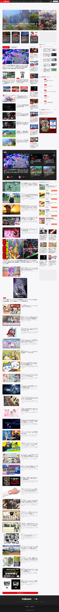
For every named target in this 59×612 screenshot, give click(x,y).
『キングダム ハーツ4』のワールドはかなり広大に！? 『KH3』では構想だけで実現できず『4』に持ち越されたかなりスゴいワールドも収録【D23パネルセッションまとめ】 (52, 237)
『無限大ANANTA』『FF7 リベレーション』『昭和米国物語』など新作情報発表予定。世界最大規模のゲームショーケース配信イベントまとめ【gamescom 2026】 (25, 39)
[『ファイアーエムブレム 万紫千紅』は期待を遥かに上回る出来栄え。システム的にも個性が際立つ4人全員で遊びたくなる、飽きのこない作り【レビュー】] (43, 231)
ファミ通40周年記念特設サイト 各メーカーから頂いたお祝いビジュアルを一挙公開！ (29, 306)
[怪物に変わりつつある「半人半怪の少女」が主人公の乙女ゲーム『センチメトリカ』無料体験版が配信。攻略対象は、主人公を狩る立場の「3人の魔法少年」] (11, 321)
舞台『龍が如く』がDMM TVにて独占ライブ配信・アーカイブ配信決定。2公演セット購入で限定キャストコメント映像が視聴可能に (29, 478)
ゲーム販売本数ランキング (44, 76)
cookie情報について (36, 601)
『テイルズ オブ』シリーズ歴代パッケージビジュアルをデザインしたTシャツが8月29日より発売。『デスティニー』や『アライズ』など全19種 (29, 512)
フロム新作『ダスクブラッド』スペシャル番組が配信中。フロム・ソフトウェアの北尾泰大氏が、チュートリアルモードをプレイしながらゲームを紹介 (34, 56)
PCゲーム (20, 1)
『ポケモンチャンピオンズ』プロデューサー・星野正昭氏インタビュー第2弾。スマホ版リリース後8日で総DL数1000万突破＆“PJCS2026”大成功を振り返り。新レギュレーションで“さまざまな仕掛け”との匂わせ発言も (34, 119)
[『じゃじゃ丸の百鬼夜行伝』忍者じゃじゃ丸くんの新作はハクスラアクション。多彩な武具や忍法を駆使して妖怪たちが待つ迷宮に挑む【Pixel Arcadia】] (16, 56)
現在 (40, 46)
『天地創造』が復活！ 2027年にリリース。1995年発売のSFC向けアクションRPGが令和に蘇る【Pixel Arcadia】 (47, 17)
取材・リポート (23, 193)
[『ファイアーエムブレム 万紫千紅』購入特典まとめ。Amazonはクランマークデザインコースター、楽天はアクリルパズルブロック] (52, 257)
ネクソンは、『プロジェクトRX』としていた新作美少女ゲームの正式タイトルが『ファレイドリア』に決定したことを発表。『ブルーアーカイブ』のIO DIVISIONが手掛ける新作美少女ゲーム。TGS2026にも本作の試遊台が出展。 (29, 401)
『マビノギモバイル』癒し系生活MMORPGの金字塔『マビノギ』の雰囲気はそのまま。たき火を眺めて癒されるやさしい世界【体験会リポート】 (29, 195)
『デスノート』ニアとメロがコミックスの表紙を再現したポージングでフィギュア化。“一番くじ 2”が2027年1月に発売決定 (29, 432)
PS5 (18, 1)
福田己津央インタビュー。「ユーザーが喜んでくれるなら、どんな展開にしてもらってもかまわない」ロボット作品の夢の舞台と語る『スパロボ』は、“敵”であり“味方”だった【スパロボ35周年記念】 (34, 68)
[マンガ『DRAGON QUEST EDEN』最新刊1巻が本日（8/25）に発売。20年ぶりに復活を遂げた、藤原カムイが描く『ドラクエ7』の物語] (22, 75)
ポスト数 (52, 46)
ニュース (33, 1)
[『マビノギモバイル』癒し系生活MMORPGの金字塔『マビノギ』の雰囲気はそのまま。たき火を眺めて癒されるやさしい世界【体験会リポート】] (11, 198)
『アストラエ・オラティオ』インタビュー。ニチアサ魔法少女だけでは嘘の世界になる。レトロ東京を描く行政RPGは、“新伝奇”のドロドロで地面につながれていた (34, 132)
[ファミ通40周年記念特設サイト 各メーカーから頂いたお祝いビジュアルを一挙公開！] (11, 309)
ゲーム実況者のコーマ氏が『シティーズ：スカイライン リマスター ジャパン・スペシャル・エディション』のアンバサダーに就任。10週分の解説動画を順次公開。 (29, 550)
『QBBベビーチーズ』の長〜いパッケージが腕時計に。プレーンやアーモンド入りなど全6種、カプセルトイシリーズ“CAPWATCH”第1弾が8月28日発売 (29, 490)
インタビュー (32, 65)
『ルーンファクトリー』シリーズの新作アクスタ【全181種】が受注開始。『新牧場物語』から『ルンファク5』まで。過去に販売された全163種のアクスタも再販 (29, 455)
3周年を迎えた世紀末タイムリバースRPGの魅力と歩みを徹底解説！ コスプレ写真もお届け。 (29, 352)
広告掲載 (41, 601)
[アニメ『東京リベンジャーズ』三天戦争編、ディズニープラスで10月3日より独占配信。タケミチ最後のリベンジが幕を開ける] (20, 288)
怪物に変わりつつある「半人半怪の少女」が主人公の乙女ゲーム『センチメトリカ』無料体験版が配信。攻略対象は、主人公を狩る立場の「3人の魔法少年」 (29, 317)
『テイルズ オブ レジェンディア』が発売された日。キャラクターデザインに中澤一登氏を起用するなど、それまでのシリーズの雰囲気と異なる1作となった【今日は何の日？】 (9, 81)
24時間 (44, 46)
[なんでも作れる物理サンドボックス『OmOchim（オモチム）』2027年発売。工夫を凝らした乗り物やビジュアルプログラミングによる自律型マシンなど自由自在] (11, 187)
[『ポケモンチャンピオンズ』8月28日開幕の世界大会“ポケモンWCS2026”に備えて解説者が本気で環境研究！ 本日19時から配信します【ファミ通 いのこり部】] (20, 249)
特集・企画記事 (39, 1)
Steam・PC (41, 114)
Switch (16, 1)
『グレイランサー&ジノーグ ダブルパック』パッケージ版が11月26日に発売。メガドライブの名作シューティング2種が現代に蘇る (29, 229)
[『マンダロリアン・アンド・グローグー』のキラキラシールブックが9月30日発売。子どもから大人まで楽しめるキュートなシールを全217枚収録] (11, 378)
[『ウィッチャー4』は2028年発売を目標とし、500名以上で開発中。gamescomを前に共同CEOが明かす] (9, 107)
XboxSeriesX (46, 114)
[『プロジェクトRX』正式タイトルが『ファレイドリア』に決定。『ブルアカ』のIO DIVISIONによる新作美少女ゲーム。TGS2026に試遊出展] (11, 401)
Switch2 (14, 1)
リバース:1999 (24, 350)
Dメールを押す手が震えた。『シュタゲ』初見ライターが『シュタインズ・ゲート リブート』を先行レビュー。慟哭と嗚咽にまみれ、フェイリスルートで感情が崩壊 (34, 145)
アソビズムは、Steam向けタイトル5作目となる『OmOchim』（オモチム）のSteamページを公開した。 (29, 186)
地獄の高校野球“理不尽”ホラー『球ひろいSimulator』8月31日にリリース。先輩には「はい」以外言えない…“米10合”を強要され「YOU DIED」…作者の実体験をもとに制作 (29, 206)
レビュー (32, 103)
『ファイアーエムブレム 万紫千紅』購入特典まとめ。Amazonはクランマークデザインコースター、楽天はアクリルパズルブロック (52, 263)
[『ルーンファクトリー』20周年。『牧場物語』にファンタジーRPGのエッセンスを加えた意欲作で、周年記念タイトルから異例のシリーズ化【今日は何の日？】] (11, 561)
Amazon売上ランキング (44, 182)
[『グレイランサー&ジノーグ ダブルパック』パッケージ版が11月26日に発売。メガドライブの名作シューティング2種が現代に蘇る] (11, 232)
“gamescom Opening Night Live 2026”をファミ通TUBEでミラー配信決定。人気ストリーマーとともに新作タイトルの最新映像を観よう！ (15, 39)
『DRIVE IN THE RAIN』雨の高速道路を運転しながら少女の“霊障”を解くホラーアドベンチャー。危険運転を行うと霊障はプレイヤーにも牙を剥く (29, 421)
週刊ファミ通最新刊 (44, 118)
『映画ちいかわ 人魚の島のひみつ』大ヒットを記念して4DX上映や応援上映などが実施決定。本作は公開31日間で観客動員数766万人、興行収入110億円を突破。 (29, 366)
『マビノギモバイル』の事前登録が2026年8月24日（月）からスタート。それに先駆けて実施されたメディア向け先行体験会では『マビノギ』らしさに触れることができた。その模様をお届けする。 (29, 198)
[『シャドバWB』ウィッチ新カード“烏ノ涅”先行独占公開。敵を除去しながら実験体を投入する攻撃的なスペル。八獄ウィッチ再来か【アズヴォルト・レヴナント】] (47, 25)
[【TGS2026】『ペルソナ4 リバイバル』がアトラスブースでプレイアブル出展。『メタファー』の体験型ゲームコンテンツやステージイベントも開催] (11, 447)
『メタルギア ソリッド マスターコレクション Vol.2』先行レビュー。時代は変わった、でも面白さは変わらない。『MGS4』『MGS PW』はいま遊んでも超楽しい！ (6, 39)
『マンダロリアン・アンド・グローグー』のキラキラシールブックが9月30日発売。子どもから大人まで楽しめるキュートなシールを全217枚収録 (29, 375)
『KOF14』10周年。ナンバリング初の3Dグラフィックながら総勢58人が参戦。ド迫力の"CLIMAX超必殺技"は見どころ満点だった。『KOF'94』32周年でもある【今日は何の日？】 (22, 114)
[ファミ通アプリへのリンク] (27, 606)
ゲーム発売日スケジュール (44, 109)
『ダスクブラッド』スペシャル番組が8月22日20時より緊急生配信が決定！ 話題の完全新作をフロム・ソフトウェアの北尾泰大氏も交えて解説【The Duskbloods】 (34, 81)
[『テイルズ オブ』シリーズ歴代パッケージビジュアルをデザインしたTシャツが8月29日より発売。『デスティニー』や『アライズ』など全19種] (11, 516)
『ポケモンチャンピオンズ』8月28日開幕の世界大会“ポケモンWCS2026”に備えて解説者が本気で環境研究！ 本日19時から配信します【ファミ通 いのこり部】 (20, 262)
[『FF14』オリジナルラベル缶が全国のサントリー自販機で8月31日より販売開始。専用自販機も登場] (11, 470)
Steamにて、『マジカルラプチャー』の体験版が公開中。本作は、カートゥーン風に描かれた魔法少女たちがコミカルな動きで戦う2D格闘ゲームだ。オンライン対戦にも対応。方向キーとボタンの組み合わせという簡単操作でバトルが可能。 (29, 344)
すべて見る (55, 44)
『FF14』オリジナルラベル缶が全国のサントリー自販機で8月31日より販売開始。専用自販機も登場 (29, 467)
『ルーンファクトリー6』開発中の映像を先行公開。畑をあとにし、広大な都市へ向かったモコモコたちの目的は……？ (20, 26)
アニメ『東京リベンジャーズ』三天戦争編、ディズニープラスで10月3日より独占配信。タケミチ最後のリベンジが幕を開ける (20, 300)
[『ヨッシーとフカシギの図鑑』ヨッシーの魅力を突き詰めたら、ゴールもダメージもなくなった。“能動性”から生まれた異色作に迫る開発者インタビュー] (52, 244)
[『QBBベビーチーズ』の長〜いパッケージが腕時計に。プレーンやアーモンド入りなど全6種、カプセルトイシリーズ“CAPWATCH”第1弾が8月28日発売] (11, 493)
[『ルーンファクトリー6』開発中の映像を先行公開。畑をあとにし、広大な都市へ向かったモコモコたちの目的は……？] (20, 20)
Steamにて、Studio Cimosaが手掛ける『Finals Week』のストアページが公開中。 (29, 271)
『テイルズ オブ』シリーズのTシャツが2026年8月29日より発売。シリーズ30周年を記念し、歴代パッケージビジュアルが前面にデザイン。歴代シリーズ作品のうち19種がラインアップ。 (29, 516)
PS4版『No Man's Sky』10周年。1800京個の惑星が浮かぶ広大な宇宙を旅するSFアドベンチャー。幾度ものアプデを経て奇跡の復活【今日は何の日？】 (22, 123)
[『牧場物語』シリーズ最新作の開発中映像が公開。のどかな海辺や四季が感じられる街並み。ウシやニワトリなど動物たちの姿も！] (9, 133)
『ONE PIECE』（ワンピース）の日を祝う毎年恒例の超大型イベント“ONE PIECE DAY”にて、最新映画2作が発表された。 (29, 584)
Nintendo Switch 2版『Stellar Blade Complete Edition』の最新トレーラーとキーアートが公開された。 (29, 389)
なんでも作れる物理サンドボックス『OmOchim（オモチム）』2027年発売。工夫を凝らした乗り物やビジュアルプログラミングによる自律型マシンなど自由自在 (29, 183)
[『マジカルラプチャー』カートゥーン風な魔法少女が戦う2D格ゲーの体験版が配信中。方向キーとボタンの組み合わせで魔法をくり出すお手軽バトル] (11, 344)
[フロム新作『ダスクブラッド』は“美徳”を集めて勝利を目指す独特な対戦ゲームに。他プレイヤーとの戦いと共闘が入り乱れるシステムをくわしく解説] (34, 101)
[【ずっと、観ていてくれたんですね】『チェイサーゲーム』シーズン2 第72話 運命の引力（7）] (11, 539)
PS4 (51, 112)
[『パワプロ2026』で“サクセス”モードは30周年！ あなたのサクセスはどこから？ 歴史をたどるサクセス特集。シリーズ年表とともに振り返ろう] (43, 244)
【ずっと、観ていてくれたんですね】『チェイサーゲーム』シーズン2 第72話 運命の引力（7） (29, 535)
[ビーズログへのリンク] (32, 606)
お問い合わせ (18, 601)
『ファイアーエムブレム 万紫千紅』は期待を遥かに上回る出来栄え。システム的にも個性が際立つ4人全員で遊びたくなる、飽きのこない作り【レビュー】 (43, 237)
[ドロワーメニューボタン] (1, 1)
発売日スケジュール (25, 1)
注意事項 (32, 601)
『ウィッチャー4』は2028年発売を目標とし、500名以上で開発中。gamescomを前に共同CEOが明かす (22, 105)
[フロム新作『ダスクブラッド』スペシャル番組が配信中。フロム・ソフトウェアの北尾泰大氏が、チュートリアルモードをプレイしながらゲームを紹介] (34, 50)
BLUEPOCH (22, 353)
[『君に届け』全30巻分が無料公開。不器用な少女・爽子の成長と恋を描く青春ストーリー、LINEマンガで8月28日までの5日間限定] (11, 412)
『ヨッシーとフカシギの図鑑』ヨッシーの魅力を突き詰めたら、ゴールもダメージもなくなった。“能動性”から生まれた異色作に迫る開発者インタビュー (52, 250)
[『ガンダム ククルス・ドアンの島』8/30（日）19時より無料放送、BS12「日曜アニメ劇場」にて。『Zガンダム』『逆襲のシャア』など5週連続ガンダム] (53, 64)
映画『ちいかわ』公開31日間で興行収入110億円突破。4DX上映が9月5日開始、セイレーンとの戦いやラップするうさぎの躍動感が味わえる (29, 363)
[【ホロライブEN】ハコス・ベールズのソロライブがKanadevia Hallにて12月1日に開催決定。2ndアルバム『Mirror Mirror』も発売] (11, 332)
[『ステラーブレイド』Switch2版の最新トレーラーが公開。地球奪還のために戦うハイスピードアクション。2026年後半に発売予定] (11, 389)
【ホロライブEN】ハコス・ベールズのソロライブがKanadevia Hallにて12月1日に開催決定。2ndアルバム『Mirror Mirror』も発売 (29, 329)
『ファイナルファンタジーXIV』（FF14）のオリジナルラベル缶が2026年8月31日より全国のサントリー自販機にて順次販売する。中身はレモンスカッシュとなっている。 (29, 469)
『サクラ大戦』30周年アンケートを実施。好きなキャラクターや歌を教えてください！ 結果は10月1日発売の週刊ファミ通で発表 (34, 39)
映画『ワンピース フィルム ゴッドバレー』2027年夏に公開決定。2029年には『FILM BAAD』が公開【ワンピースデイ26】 (29, 581)
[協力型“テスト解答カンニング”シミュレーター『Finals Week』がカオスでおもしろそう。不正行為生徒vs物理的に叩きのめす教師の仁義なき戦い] (11, 272)
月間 (49, 46)
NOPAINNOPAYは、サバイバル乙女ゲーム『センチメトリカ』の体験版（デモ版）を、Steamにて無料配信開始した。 (29, 320)
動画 (36, 1)
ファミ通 (22, 307)
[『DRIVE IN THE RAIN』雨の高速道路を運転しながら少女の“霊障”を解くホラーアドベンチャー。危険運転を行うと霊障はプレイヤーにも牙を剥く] (11, 424)
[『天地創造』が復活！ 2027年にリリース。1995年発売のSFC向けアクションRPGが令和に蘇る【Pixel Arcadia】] (47, 15)
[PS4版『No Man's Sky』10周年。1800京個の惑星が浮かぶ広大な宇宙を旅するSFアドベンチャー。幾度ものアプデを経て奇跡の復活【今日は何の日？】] (9, 124)
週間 (46, 46)
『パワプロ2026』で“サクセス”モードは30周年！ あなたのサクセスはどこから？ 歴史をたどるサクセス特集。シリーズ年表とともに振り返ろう (43, 250)
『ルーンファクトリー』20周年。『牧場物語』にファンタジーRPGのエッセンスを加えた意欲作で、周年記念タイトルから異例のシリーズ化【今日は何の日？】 (29, 558)
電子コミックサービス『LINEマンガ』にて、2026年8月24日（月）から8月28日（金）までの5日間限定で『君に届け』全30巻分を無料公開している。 (29, 412)
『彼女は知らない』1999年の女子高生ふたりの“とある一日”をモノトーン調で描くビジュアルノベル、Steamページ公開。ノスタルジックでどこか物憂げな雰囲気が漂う (29, 524)
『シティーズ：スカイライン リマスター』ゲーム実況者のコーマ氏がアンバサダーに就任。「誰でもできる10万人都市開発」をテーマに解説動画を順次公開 (29, 547)
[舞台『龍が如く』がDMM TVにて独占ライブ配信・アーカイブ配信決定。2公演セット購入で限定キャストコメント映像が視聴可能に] (11, 481)
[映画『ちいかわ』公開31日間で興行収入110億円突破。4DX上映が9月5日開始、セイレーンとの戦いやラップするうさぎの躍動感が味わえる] (11, 366)
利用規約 (29, 601)
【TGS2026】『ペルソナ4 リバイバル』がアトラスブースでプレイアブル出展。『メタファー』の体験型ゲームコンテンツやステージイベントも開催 (29, 444)
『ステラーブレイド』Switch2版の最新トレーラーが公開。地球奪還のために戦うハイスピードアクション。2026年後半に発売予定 (29, 386)
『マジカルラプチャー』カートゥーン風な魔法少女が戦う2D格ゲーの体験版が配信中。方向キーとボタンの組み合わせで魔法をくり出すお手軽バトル (29, 340)
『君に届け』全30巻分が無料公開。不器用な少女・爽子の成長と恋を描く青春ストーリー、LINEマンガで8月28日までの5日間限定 (29, 409)
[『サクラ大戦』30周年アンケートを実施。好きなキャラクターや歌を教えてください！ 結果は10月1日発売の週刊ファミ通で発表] (34, 34)
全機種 (41, 112)
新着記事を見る (20, 593)
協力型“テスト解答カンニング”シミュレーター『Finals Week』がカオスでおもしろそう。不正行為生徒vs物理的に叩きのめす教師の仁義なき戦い (29, 268)
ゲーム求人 (30, 1)
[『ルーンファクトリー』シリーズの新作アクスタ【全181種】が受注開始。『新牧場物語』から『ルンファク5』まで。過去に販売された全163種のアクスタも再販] (11, 458)
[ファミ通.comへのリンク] (6, 1)
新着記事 (14, 47)
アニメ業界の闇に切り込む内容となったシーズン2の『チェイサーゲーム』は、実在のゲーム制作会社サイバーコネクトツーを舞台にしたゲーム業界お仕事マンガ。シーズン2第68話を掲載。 (29, 538)
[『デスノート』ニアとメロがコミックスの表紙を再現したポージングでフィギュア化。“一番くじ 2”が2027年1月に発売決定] (11, 435)
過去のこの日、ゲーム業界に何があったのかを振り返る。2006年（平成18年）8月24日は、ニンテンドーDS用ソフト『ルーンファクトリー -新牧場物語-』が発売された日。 (29, 561)
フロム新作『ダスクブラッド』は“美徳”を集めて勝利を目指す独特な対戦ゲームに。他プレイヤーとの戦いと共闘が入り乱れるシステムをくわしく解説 (34, 106)
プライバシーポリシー (23, 601)
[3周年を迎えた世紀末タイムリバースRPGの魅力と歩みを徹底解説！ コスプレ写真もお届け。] (11, 355)
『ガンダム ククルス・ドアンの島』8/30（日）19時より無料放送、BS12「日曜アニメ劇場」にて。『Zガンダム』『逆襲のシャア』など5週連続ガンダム (47, 65)
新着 (11, 1)
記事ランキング (42, 44)
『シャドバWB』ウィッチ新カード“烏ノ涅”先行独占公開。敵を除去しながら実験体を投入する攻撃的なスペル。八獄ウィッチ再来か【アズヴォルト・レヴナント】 (47, 28)
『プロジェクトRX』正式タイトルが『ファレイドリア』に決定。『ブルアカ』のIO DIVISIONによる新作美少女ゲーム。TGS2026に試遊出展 (29, 398)
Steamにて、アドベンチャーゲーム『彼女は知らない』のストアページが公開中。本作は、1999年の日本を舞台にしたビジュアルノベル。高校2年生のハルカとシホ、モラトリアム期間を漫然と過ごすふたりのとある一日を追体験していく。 (29, 527)
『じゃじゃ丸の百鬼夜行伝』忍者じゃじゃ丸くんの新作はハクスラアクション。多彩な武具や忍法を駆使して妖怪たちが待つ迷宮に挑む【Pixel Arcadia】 (15, 67)
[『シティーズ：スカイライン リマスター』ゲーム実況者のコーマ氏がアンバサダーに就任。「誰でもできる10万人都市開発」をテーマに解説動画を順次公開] (11, 550)
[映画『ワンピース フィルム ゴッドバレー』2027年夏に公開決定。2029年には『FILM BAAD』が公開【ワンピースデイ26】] (11, 584)
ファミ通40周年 (24, 304)
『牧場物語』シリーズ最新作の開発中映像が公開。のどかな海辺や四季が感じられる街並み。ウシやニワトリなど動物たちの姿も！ (22, 132)
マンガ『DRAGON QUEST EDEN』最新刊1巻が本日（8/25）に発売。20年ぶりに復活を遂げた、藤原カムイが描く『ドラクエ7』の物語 (22, 81)
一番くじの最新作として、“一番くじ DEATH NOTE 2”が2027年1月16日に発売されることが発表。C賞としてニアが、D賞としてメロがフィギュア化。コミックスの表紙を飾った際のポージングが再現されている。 (29, 435)
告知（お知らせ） (23, 568)
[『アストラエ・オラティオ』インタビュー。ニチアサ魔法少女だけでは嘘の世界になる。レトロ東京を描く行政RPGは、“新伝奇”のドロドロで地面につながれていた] (34, 126)
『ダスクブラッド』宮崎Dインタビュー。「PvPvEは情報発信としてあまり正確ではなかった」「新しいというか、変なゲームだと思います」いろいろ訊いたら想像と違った (34, 94)
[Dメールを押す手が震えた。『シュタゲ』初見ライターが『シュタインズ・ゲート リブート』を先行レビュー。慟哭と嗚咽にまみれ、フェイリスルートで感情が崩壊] (34, 139)
